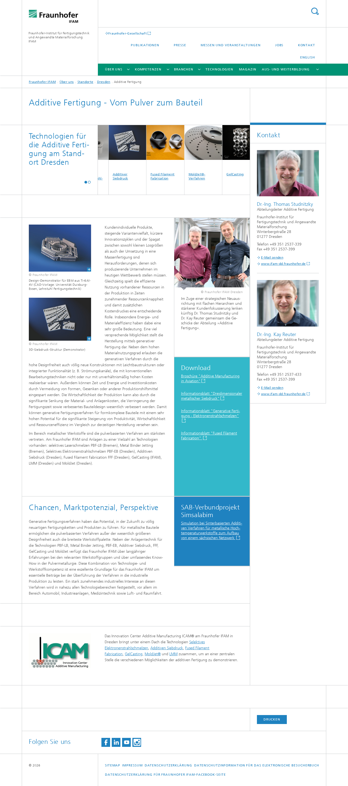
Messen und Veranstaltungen (230, 45)
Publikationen (145, 45)
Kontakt (306, 45)
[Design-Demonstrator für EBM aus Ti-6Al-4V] (56, 248)
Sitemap (112, 765)
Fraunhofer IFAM (42, 82)
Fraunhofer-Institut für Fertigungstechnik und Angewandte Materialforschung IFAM (59, 37)
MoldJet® (153, 654)
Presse (180, 45)
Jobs (279, 45)
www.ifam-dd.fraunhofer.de (283, 264)
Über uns (113, 69)
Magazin (247, 69)
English (307, 57)
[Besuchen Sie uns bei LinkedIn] (116, 742)
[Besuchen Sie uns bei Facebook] (105, 742)
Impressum (132, 765)
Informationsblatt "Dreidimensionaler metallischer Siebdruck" (211, 396)
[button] (86, 182)
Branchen (183, 69)
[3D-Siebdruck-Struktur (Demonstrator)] (56, 319)
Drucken (271, 719)
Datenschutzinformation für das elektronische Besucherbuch (256, 765)
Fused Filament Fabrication (152, 176)
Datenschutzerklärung (168, 765)
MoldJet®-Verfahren (186, 176)
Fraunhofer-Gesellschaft (127, 33)
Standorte (85, 82)
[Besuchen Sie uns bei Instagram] (136, 742)
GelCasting (224, 174)
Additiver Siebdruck (109, 176)
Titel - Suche (314, 11)
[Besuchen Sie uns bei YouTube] (126, 742)
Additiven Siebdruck (166, 648)
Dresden (103, 82)
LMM (173, 654)
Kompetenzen (148, 69)
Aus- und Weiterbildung (286, 69)
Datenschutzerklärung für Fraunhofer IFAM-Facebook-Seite (165, 774)
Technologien (219, 69)
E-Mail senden (272, 257)
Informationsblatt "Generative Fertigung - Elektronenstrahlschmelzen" (210, 413)
